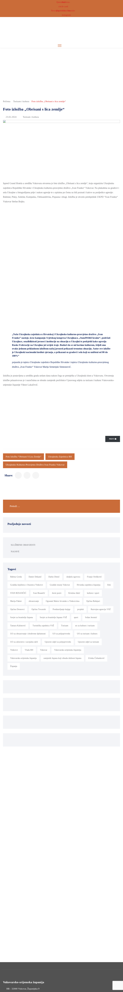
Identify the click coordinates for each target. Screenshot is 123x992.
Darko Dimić (54, 577)
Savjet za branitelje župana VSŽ (53, 617)
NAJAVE (15, 551)
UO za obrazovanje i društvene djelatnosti (28, 634)
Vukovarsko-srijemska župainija (67, 650)
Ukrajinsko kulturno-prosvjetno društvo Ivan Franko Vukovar (35, 465)
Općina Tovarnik (39, 609)
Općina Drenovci (17, 609)
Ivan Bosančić (39, 593)
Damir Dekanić (35, 577)
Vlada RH (29, 650)
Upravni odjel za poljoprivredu (58, 642)
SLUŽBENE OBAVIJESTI (23, 545)
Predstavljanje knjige (61, 609)
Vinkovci (14, 650)
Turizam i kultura (21, 101)
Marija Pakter (16, 601)
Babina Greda (16, 577)
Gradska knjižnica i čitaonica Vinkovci (26, 585)
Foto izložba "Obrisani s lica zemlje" (23, 456)
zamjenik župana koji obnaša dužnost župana (62, 658)
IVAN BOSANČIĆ (18, 593)
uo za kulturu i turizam (85, 625)
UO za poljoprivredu (61, 634)
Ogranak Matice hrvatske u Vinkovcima (62, 601)
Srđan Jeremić (91, 617)
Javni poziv (57, 593)
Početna (6, 101)
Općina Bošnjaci (93, 601)
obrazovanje (34, 601)
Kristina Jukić (74, 593)
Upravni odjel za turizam (88, 642)
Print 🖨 (112, 439)
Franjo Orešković (94, 577)
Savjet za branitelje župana (21, 617)
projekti (80, 609)
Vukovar (43, 650)
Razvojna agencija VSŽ (101, 609)
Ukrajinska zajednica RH (60, 456)
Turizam (64, 625)
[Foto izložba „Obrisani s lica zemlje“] (18, 475)
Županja (13, 666)
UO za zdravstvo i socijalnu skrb (24, 642)
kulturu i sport (93, 593)
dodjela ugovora (73, 577)
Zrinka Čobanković (96, 658)
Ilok (109, 585)
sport (76, 617)
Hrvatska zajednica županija (88, 585)
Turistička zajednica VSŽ (43, 625)
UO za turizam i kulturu (87, 634)
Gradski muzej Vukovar (60, 585)
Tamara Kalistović (18, 625)
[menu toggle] (60, 45)
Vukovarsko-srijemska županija (23, 658)
